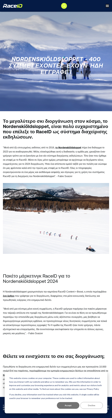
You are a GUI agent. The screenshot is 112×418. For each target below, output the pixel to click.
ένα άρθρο (8, 296)
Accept (68, 405)
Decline (91, 405)
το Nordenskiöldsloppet (68, 147)
